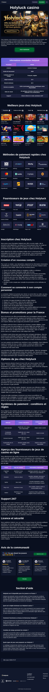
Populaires (5, 110)
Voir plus (24, 578)
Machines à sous (41, 110)
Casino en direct (17, 110)
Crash (29, 110)
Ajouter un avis (40, 553)
